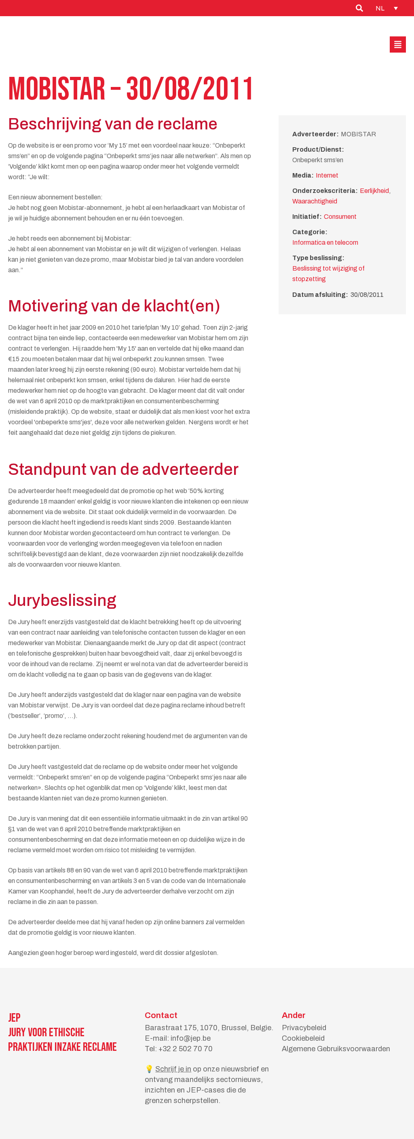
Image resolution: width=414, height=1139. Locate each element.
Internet (327, 175)
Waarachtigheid (314, 201)
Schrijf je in (173, 1069)
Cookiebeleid (303, 1038)
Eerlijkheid (374, 190)
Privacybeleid (304, 1028)
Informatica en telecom (325, 242)
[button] (398, 44)
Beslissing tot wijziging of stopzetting (328, 273)
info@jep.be (191, 1038)
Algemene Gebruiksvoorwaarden (336, 1049)
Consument (340, 216)
